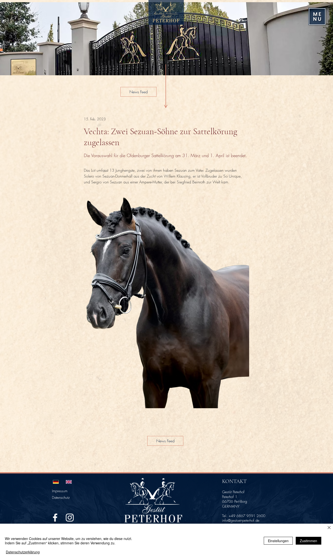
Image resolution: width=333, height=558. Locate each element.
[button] (317, 16)
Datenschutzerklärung (23, 551)
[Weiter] (323, 39)
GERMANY (230, 506)
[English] (68, 482)
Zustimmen (308, 540)
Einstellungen (278, 540)
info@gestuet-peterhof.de (240, 520)
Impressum (60, 491)
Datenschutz (61, 497)
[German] (55, 482)
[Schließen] (329, 528)
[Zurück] (10, 39)
